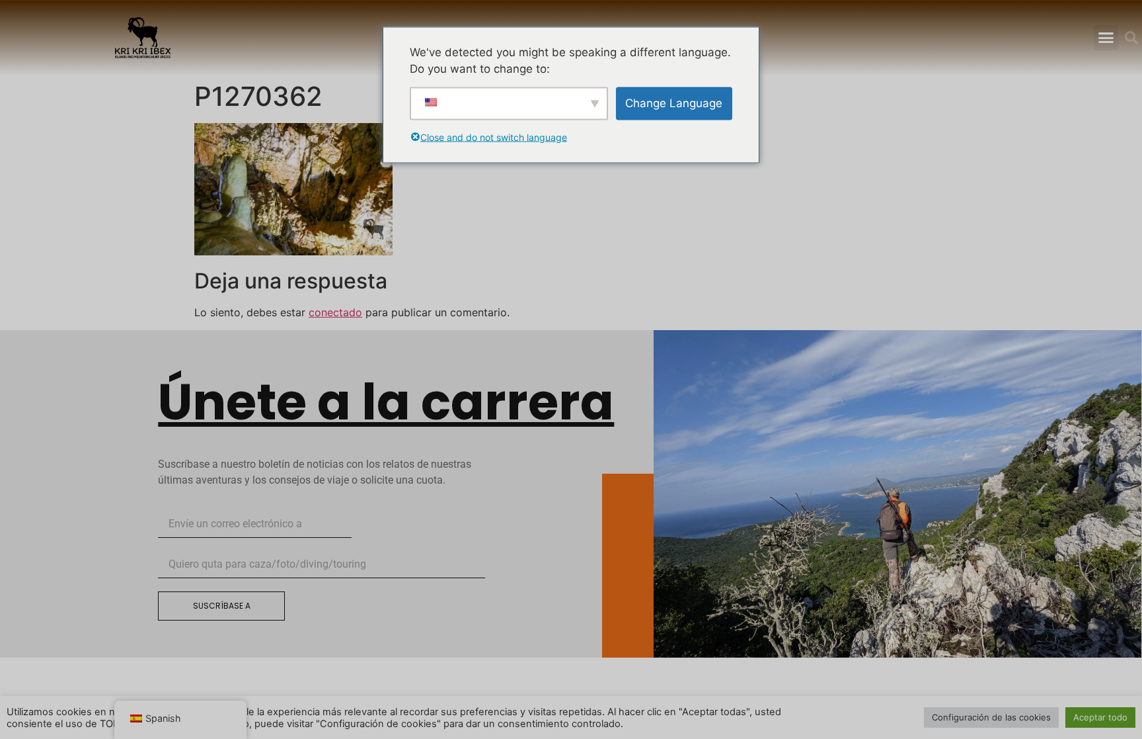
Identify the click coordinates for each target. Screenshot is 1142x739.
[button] (1106, 37)
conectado (335, 312)
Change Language (673, 102)
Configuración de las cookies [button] (991, 717)
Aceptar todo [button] (1100, 717)
